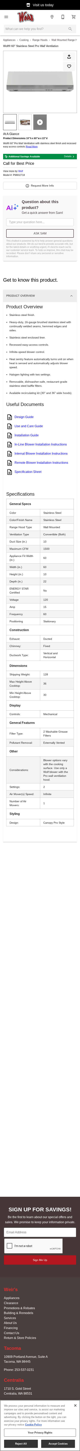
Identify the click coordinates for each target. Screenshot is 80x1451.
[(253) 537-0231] (63, 17)
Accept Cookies (58, 1443)
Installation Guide (27, 435)
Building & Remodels (18, 1313)
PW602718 (19, 175)
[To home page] (26, 17)
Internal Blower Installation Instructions (41, 453)
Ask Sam (40, 233)
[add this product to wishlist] (69, 66)
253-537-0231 (24, 1369)
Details (67, 156)
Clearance (11, 1303)
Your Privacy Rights (40, 1432)
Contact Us (11, 1333)
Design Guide (24, 417)
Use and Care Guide (29, 426)
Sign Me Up (40, 1260)
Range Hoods (40, 40)
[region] (40, 1425)
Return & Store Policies (20, 1338)
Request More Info (42, 185)
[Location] (52, 17)
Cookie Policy (33, 1424)
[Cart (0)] (73, 17)
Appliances (9, 40)
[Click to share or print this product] (69, 56)
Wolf (20, 171)
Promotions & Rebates (19, 1308)
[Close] (75, 1405)
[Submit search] (70, 28)
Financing (11, 1328)
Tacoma (12, 1348)
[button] (6, 17)
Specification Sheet (28, 471)
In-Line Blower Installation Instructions (41, 444)
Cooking (24, 40)
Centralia (14, 1380)
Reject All (21, 1443)
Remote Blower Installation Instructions (41, 462)
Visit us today (43, 5)
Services (10, 1318)
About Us (10, 1323)
